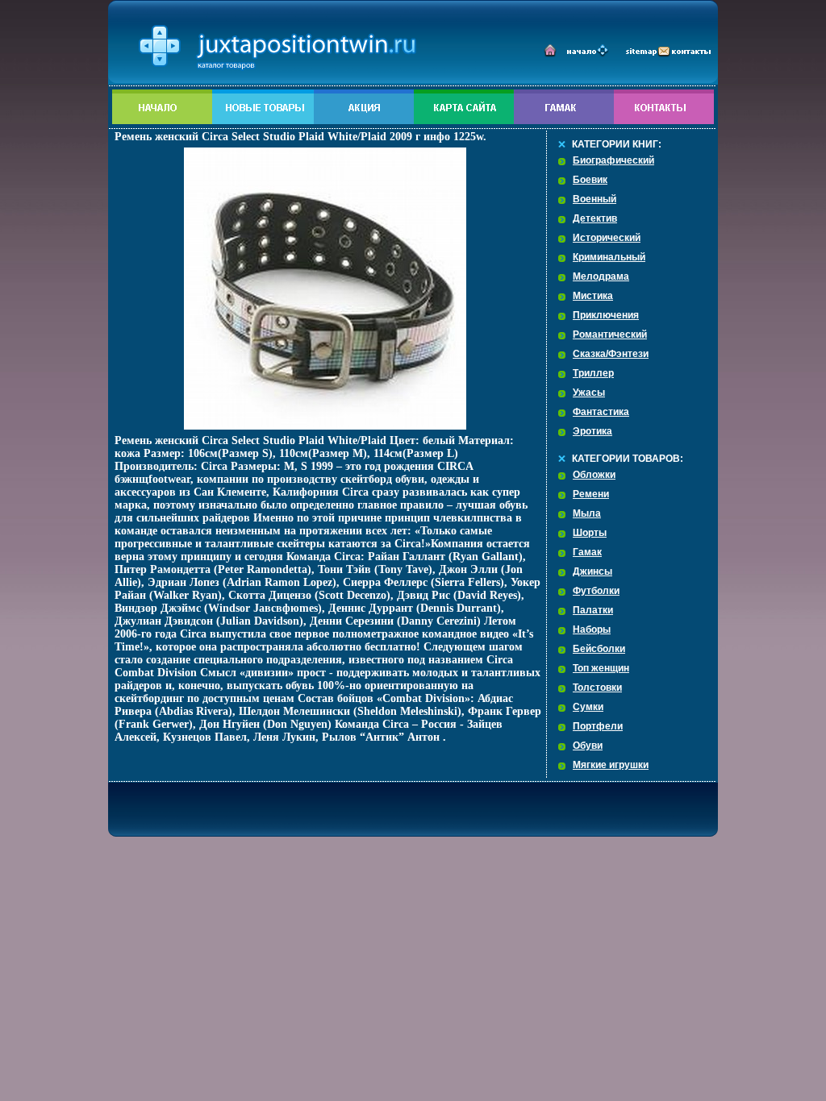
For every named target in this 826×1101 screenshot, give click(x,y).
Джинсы (592, 571)
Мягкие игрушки (611, 765)
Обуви (588, 745)
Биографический (613, 160)
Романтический (610, 334)
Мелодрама (601, 276)
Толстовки (597, 687)
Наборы (592, 629)
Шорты (590, 532)
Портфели (598, 726)
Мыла (587, 513)
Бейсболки (599, 648)
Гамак (587, 552)
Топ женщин (601, 668)
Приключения (606, 315)
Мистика (593, 295)
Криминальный (609, 257)
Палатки (593, 610)
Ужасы (589, 392)
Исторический (606, 237)
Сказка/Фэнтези (611, 353)
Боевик (590, 179)
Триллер (593, 373)
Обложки (594, 474)
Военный (594, 199)
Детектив (595, 218)
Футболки (596, 590)
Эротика (592, 431)
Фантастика (601, 412)
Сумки (588, 707)
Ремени (591, 494)
